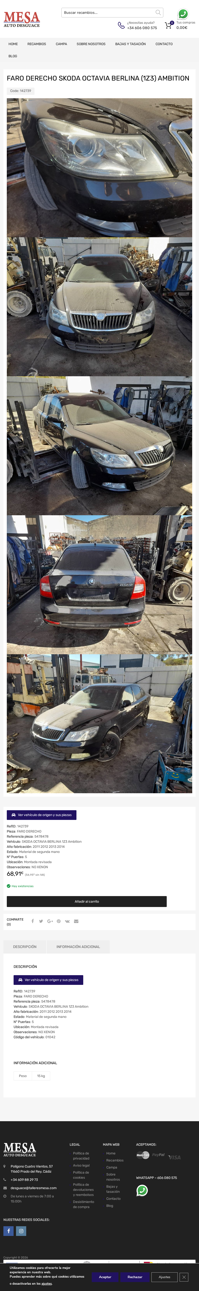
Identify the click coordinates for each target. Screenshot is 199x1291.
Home (13, 44)
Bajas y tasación (130, 44)
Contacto (164, 44)
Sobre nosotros (91, 44)
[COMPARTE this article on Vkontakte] (67, 921)
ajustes (46, 1284)
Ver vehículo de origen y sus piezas (45, 815)
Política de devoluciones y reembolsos (83, 1190)
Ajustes (164, 1277)
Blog (12, 56)
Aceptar (105, 1277)
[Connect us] (8, 1231)
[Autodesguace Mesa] (22, 19)
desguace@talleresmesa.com (34, 1188)
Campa (61, 44)
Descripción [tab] (24, 947)
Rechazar (135, 1277)
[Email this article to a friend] (75, 921)
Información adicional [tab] (78, 947)
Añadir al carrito (87, 901)
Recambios (36, 44)
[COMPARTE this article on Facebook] (32, 921)
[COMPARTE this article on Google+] (49, 921)
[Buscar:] (112, 12)
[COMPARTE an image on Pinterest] (58, 921)
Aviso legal (81, 1165)
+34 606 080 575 (139, 28)
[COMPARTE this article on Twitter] (40, 921)
